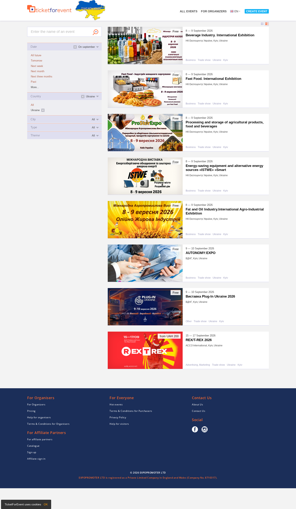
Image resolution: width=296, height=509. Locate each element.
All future (36, 55)
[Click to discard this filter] (43, 110)
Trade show (204, 60)
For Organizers (214, 11)
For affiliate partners (39, 439)
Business (191, 60)
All (32, 105)
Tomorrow (36, 60)
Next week (37, 66)
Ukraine (217, 60)
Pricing (31, 411)
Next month (37, 71)
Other (189, 321)
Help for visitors (119, 424)
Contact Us (198, 411)
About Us (197, 404)
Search (95, 32)
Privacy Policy (118, 417)
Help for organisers (39, 417)
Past (33, 81)
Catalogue (33, 446)
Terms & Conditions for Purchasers (131, 411)
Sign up (31, 452)
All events (188, 11)
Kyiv (225, 60)
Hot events (116, 404)
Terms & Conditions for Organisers (48, 424)
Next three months (41, 76)
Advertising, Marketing (198, 365)
